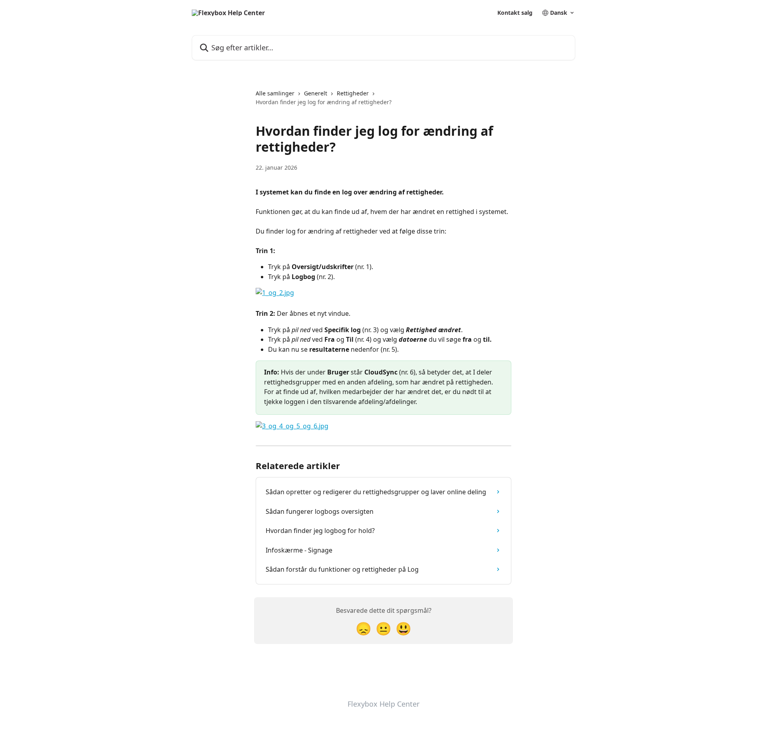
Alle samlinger (275, 93)
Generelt (315, 93)
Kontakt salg (515, 13)
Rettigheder (353, 93)
